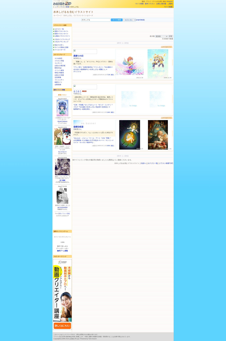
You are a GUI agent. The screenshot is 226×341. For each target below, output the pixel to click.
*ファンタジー (98, 67)
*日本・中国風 (78, 105)
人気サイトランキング (62, 39)
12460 (108, 112)
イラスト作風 (59, 61)
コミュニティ (59, 80)
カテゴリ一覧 (59, 29)
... (91, 109)
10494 (108, 146)
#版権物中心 (84, 69)
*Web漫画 (107, 67)
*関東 (107, 138)
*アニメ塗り (77, 67)
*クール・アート (94, 138)
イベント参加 (59, 70)
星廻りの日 (78, 56)
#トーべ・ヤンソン (105, 140)
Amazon (170, 1)
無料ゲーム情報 (62, 251)
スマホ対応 (58, 58)
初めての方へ (59, 45)
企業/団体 (58, 84)
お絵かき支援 (59, 75)
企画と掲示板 (161, 4)
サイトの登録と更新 (61, 47)
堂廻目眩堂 (78, 127)
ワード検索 (168, 7)
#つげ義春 (85, 140)
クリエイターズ (60, 50)
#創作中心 (89, 142)
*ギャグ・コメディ (104, 105)
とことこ (77, 91)
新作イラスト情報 (59, 90)
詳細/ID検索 (140, 20)
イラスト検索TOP (166, 163)
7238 (108, 75)
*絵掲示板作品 (88, 67)
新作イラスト (150, 4)
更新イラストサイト (61, 31)
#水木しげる (93, 69)
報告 (112, 75)
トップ (55, 7)
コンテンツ (58, 63)
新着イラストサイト (61, 34)
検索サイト (58, 82)
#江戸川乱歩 (93, 140)
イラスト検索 (64, 7)
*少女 (103, 138)
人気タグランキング (61, 42)
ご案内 (170, 4)
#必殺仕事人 (86, 109)
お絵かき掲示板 (60, 65)
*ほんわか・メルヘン (80, 138)
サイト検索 (139, 4)
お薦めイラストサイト (62, 36)
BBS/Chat (58, 68)
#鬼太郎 (98, 107)
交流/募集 (58, 77)
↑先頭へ (143, 163)
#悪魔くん (102, 69)
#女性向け (104, 107)
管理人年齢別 (59, 73)
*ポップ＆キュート (90, 105)
